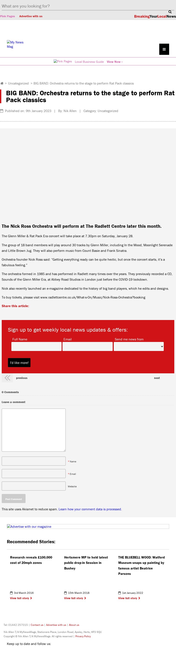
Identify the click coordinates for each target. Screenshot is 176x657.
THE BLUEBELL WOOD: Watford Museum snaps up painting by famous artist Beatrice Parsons (141, 565)
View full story (19, 598)
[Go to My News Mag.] (2, 83)
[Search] (170, 11)
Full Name (19, 339)
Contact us (37, 625)
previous (21, 378)
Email (68, 339)
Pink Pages (7, 16)
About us (74, 625)
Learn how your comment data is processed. (90, 509)
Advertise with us (30, 16)
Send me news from (129, 339)
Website (72, 486)
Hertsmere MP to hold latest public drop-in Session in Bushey (86, 562)
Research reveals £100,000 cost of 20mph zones (31, 560)
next (157, 378)
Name (73, 461)
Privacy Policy (83, 636)
